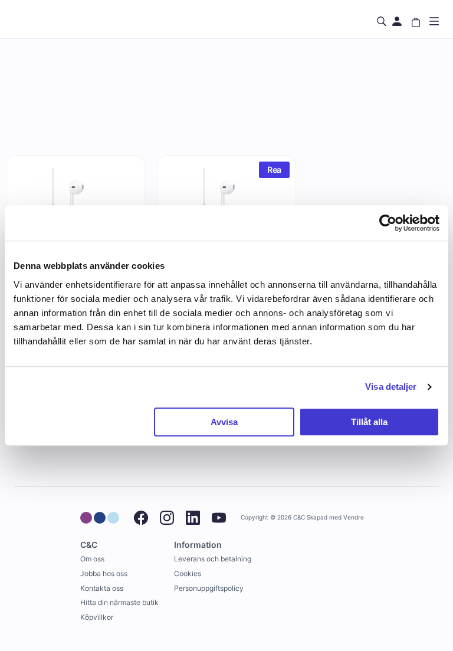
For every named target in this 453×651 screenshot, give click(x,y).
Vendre (353, 517)
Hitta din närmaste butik (119, 602)
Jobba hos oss (103, 573)
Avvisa (224, 422)
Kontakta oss (101, 588)
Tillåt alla (369, 422)
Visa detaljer (390, 387)
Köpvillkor (96, 617)
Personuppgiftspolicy (209, 588)
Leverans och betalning (212, 558)
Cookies (187, 573)
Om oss (92, 558)
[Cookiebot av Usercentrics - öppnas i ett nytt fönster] (387, 223)
